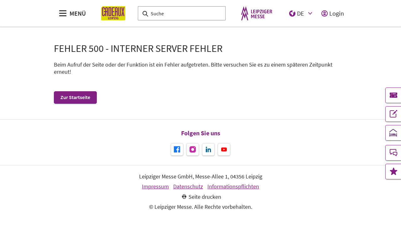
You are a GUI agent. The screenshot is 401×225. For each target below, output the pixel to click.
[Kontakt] (393, 153)
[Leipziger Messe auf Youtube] (224, 149)
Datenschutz (188, 186)
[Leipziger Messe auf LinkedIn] (208, 149)
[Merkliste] (393, 171)
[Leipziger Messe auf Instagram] (192, 149)
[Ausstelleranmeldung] (393, 114)
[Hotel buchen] (393, 133)
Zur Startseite (75, 97)
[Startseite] (113, 13)
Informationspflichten (233, 186)
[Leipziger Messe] (256, 13)
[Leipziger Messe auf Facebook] (177, 149)
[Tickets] (393, 95)
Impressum (155, 186)
